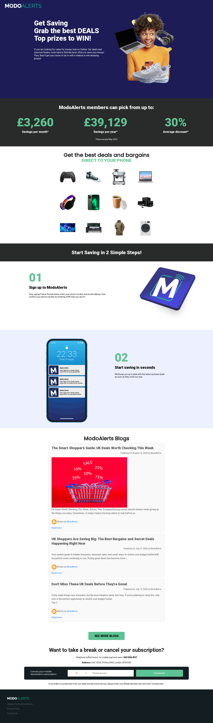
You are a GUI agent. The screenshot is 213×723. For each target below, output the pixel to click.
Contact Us (12, 713)
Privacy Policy (13, 709)
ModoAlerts (156, 453)
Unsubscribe (159, 673)
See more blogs (106, 636)
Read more (57, 528)
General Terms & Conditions (20, 704)
